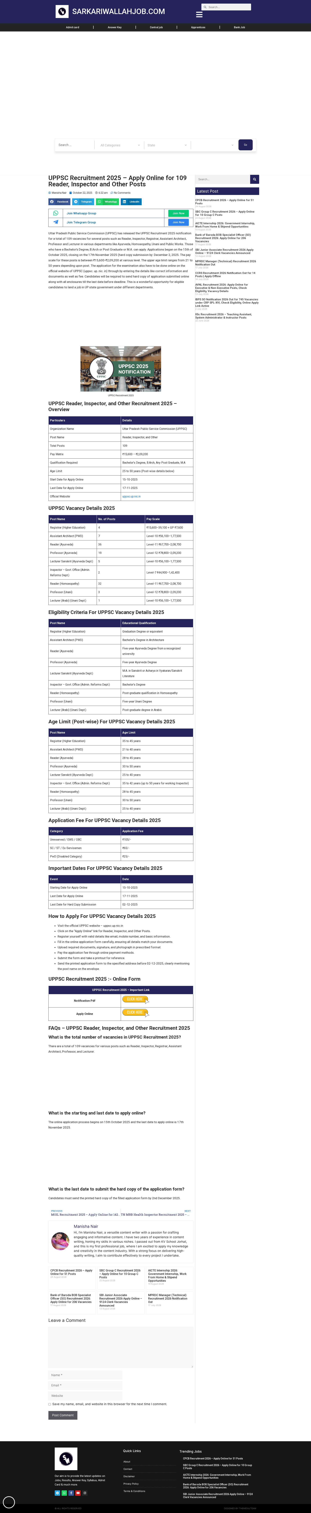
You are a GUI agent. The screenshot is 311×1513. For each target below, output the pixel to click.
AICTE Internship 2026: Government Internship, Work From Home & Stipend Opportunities (167, 1276)
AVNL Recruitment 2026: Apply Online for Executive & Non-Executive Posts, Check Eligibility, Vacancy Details (221, 288)
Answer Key (114, 27)
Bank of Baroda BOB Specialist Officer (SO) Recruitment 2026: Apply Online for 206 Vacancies (71, 1298)
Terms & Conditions (134, 1491)
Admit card (72, 27)
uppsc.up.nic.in (131, 496)
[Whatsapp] (64, 1493)
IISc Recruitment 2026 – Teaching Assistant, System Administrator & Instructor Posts (223, 316)
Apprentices (198, 27)
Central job (156, 27)
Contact (127, 1469)
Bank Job (239, 27)
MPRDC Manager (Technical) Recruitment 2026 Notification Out (167, 1298)
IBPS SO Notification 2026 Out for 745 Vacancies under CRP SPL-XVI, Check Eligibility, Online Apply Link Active (226, 303)
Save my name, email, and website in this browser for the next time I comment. (109, 1404)
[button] (59, 201)
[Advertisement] (108, 58)
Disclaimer (129, 1476)
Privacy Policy (131, 1483)
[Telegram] (57, 1493)
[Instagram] (84, 1493)
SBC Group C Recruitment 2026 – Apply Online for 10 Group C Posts (119, 1274)
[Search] (254, 179)
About (126, 1461)
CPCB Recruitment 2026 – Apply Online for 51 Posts (71, 1272)
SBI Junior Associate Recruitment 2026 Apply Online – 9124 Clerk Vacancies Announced (120, 1300)
